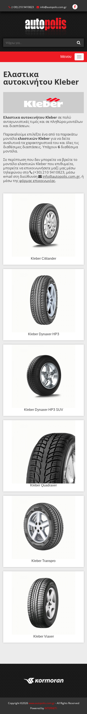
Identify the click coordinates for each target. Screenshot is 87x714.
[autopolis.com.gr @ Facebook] (75, 7)
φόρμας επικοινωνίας (37, 180)
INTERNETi (51, 708)
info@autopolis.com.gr (53, 7)
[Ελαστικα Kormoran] (43, 680)
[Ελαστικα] (43, 26)
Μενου (65, 56)
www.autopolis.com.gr (42, 703)
